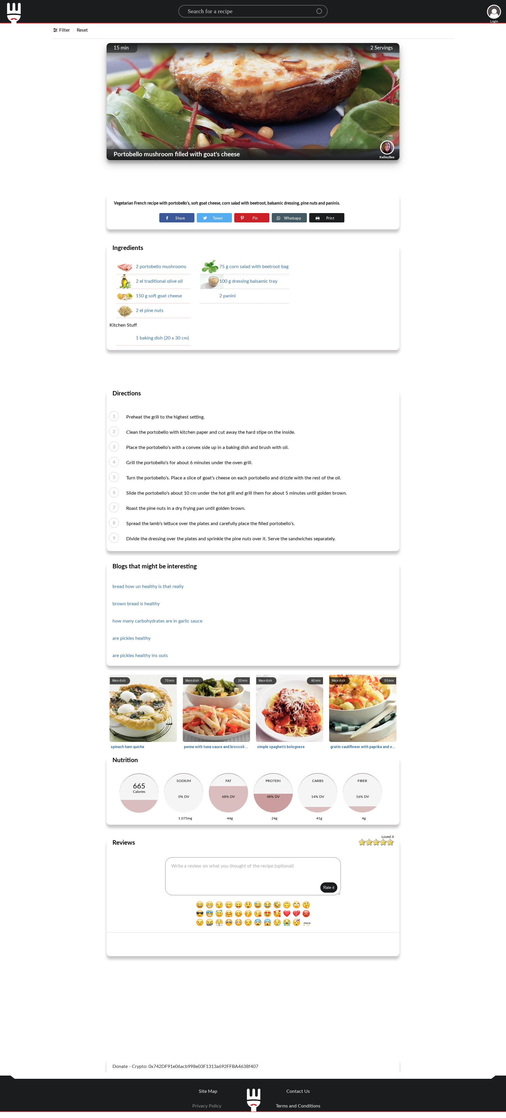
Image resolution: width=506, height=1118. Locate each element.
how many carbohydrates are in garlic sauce (157, 621)
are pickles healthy (131, 638)
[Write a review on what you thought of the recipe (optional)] (253, 876)
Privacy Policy (206, 1106)
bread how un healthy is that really (148, 586)
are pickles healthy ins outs (140, 655)
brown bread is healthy (136, 603)
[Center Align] (321, 8)
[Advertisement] (253, 179)
